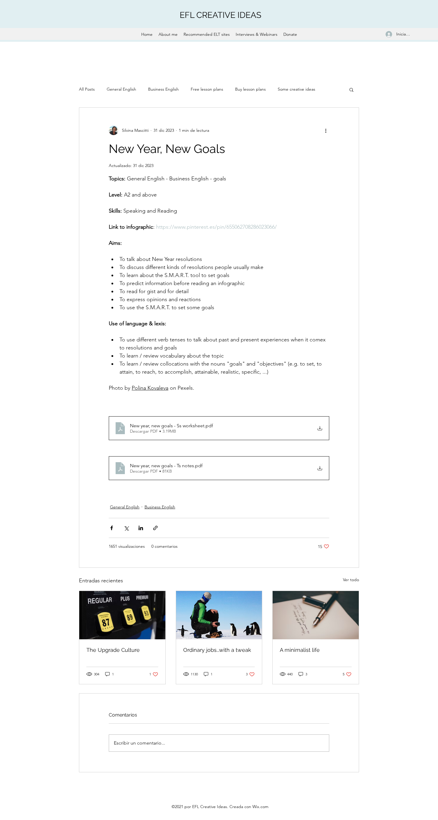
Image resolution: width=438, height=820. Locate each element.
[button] (351, 89)
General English (121, 89)
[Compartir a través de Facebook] (111, 528)
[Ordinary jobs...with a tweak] (219, 615)
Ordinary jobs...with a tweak (217, 650)
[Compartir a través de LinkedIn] (141, 528)
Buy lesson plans (250, 89)
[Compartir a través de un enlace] (155, 528)
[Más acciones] (325, 130)
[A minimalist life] (316, 615)
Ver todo (351, 579)
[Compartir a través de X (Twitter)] (126, 528)
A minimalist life (300, 650)
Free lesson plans (207, 89)
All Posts (87, 89)
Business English (163, 89)
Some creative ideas (296, 89)
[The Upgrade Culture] (122, 615)
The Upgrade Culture (113, 650)
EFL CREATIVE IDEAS (220, 15)
